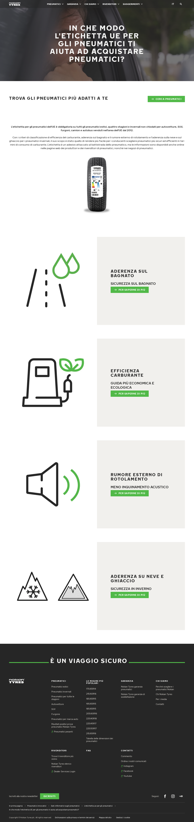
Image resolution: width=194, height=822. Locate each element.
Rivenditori (109, 4)
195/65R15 (91, 703)
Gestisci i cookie (123, 817)
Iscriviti (49, 796)
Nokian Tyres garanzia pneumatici (131, 688)
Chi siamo (90, 4)
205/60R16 (91, 713)
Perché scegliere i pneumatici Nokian (165, 688)
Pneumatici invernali (61, 691)
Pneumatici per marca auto (64, 719)
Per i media (161, 699)
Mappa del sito (105, 817)
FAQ (88, 750)
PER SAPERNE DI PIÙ (132, 289)
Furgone (55, 714)
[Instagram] (173, 796)
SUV (53, 709)
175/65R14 (91, 689)
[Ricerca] (181, 4)
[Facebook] (165, 796)
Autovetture (57, 704)
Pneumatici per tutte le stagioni (62, 697)
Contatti (160, 704)
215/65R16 (91, 733)
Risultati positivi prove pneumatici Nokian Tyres (63, 725)
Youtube (128, 776)
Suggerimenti (131, 4)
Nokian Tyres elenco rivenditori (61, 765)
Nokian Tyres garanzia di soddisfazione (133, 695)
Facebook (128, 771)
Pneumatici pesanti (63, 731)
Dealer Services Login (64, 771)
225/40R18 (91, 718)
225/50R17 (91, 728)
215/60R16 (91, 694)
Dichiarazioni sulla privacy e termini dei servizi (74, 817)
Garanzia (72, 4)
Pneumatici (54, 4)
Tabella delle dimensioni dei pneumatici (99, 739)
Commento (126, 756)
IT (173, 3)
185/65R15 (91, 699)
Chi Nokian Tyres (164, 694)
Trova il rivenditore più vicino (62, 757)
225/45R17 (91, 723)
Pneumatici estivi (59, 686)
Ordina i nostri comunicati (133, 761)
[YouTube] (181, 796)
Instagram (128, 766)
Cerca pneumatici (169, 99)
